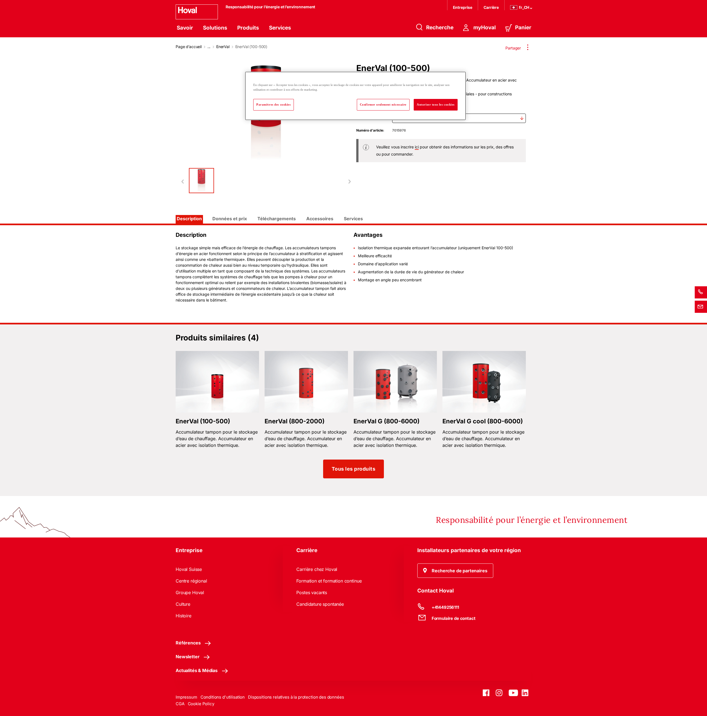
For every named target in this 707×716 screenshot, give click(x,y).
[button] (455, 570)
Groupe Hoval (190, 592)
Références (188, 643)
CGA (180, 703)
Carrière (491, 7)
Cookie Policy (201, 703)
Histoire (183, 615)
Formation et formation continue (329, 581)
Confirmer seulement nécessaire (383, 104)
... (209, 46)
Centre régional (191, 581)
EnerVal (222, 46)
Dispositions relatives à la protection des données (296, 697)
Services (280, 28)
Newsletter (187, 656)
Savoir (185, 28)
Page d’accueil (189, 46)
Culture (183, 604)
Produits (248, 28)
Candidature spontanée (320, 604)
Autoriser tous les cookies (436, 104)
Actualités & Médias (197, 670)
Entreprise (463, 7)
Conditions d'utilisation (223, 697)
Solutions (215, 28)
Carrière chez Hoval (316, 569)
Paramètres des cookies (273, 104)
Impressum (186, 697)
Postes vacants (311, 592)
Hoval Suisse (189, 569)
